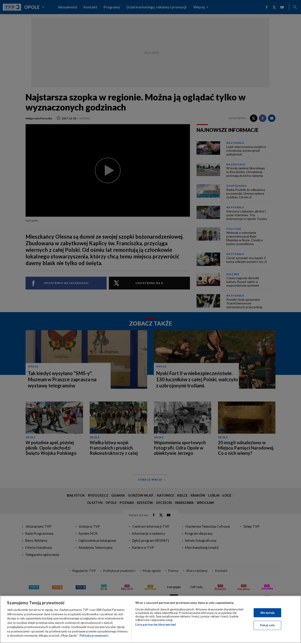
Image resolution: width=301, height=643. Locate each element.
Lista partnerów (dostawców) (155, 624)
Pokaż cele (267, 625)
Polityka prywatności (94, 635)
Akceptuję (267, 612)
